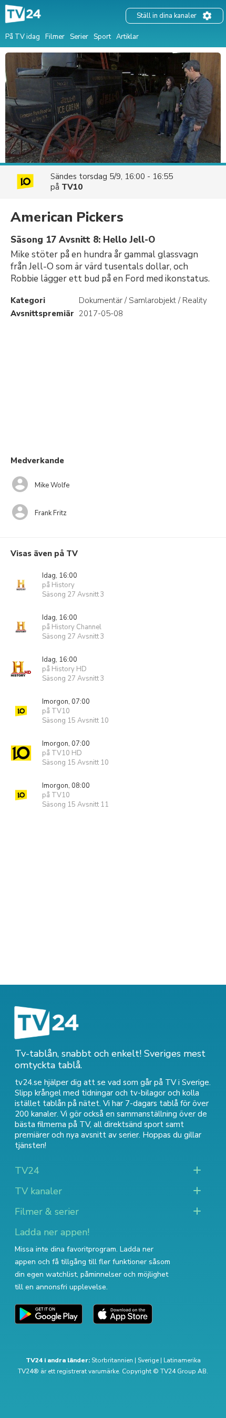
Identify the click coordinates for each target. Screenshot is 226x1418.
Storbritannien (112, 1360)
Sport (102, 36)
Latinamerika (182, 1360)
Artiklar (127, 36)
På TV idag (22, 36)
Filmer (55, 36)
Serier (79, 36)
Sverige (148, 1360)
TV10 (72, 187)
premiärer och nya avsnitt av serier (77, 1135)
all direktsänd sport (128, 1124)
